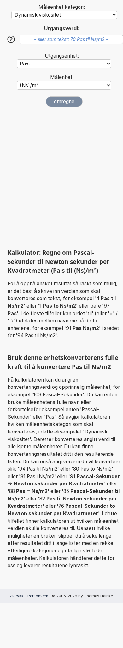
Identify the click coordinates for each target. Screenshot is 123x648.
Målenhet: (61, 77)
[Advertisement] (61, 177)
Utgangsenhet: (62, 56)
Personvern (37, 596)
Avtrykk (17, 596)
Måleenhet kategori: (61, 7)
